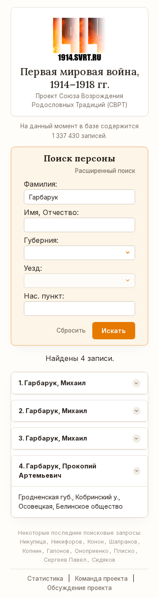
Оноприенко (92, 551)
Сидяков (103, 559)
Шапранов (123, 541)
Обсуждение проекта (79, 587)
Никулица (33, 541)
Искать (113, 330)
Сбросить (71, 330)
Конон (95, 541)
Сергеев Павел (65, 559)
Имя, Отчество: (51, 212)
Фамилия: (40, 184)
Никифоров (66, 541)
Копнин (32, 551)
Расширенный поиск (105, 170)
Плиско (124, 551)
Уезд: (33, 268)
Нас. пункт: (44, 295)
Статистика (45, 578)
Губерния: (41, 240)
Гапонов (58, 551)
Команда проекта (101, 578)
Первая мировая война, (79, 78)
